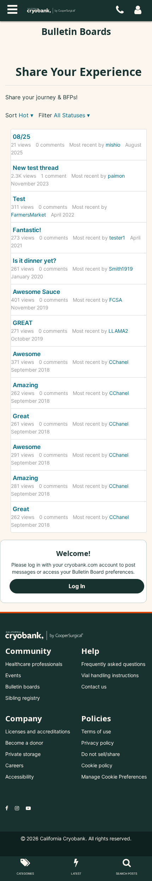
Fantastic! (27, 229)
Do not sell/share (100, 754)
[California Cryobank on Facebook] (6, 808)
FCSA (115, 300)
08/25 (21, 136)
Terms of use (96, 731)
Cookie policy (96, 765)
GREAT (23, 322)
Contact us (93, 687)
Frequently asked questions (113, 664)
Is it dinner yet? (34, 260)
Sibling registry (22, 698)
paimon (116, 176)
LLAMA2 (118, 331)
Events (13, 675)
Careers (14, 765)
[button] (26, 115)
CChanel (118, 362)
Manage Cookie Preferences (114, 777)
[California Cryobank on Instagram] (17, 808)
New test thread (36, 167)
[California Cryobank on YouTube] (28, 808)
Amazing (25, 385)
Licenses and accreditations (37, 731)
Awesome (27, 353)
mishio (113, 145)
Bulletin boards (22, 687)
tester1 (117, 238)
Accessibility (19, 777)
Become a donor (24, 743)
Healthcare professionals (33, 664)
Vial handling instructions (110, 675)
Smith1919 (121, 269)
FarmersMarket (28, 215)
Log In (77, 586)
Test (19, 198)
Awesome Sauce (36, 291)
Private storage (23, 754)
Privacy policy (97, 743)
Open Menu (12, 8)
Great (21, 416)
